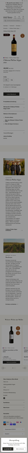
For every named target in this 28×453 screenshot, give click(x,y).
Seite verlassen (20, 449)
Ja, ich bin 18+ (8, 449)
